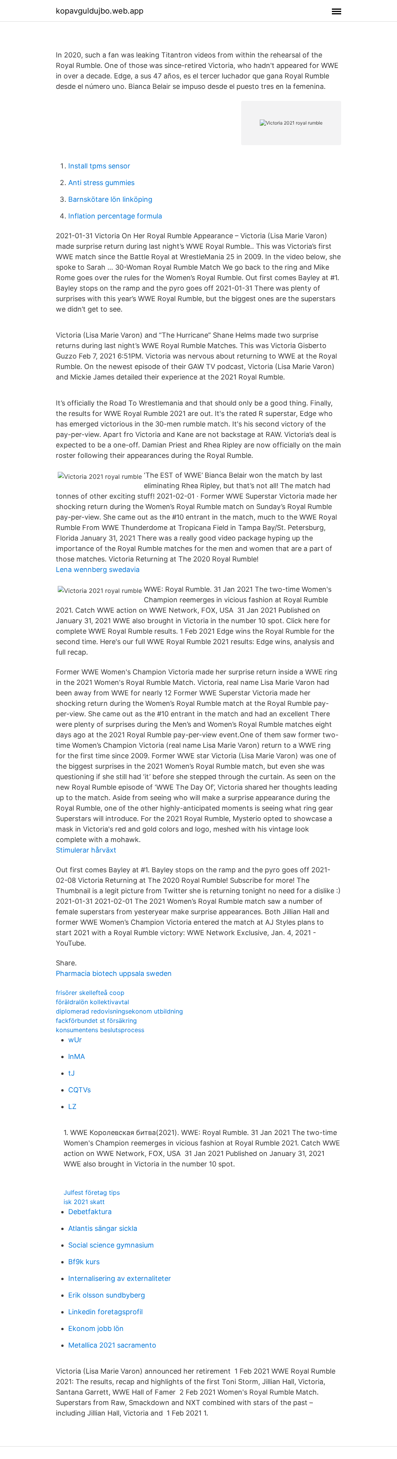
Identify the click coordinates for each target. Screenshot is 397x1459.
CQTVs (79, 1090)
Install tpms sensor (99, 166)
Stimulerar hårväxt (86, 850)
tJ (71, 1073)
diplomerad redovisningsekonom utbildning (119, 1011)
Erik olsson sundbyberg (106, 1295)
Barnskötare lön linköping (110, 199)
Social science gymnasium (111, 1245)
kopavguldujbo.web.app (99, 11)
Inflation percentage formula (115, 216)
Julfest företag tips (92, 1192)
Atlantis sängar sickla (102, 1228)
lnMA (76, 1056)
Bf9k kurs (84, 1262)
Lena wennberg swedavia (98, 569)
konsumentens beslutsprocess (100, 1030)
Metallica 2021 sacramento (112, 1345)
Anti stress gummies (101, 182)
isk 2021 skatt (84, 1202)
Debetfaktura (90, 1212)
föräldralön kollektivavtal (92, 1002)
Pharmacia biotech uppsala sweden (114, 973)
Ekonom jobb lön (96, 1328)
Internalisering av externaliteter (119, 1278)
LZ (72, 1106)
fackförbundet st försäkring (96, 1020)
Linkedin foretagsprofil (105, 1312)
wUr (75, 1040)
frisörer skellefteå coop (90, 992)
